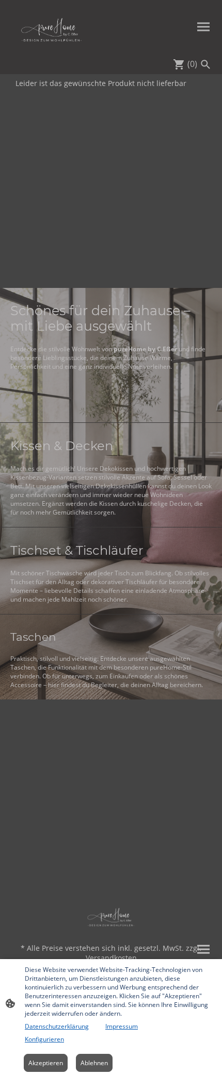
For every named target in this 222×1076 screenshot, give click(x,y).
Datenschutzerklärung (57, 1026)
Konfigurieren (44, 1039)
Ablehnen (94, 1062)
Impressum (121, 1026)
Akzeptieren (45, 1062)
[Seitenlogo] (51, 27)
